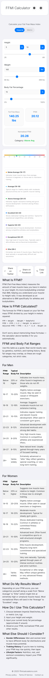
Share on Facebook (26, 271)
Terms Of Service (25, 675)
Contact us (39, 675)
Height (7, 42)
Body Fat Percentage (13, 87)
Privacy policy (11, 675)
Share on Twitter (10, 271)
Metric (29, 30)
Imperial (20, 30)
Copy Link (41, 271)
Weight (7, 65)
